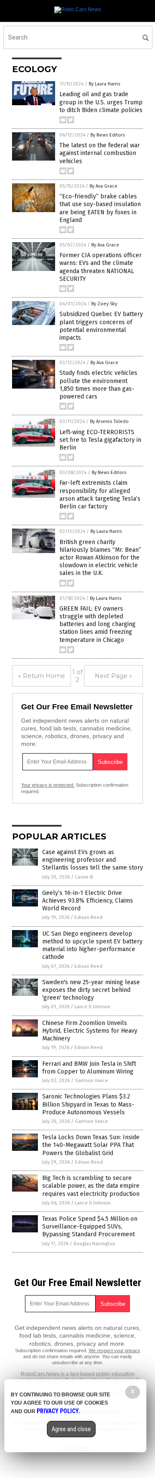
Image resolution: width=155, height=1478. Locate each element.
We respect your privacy (114, 1350)
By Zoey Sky (104, 304)
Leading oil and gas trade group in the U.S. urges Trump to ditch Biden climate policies (101, 102)
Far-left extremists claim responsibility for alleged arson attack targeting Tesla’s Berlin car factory (99, 494)
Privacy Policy (58, 1411)
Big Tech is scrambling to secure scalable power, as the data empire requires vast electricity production (91, 1185)
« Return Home (41, 676)
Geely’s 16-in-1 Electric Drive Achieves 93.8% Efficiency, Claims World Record (87, 900)
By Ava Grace (104, 186)
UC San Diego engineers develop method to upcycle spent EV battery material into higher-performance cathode (92, 945)
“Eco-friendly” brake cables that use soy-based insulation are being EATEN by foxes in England (100, 208)
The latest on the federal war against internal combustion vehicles (99, 153)
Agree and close (71, 1429)
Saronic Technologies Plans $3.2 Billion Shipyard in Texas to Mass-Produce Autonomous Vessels (88, 1104)
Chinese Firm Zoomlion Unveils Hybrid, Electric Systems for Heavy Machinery (89, 1030)
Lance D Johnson (92, 1007)
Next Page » (113, 676)
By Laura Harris (104, 84)
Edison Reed (88, 917)
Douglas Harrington (94, 1244)
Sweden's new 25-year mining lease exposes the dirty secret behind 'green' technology (91, 990)
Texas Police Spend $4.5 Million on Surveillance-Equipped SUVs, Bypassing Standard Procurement (89, 1226)
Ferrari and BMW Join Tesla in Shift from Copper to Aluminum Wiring (89, 1067)
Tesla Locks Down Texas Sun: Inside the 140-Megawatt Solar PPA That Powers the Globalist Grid (91, 1145)
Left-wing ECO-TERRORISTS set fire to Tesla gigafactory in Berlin (100, 440)
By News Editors (107, 135)
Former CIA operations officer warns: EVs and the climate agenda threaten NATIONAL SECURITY (100, 267)
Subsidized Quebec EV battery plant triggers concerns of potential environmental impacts (101, 325)
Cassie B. (84, 877)
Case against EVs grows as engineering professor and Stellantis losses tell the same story (92, 859)
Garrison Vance (91, 1080)
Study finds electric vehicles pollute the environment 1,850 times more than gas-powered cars (98, 384)
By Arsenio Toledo (109, 421)
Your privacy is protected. (47, 785)
